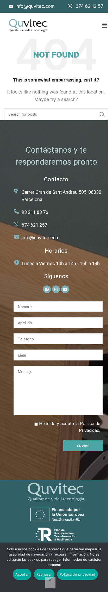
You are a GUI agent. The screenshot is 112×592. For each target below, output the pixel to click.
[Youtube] (65, 289)
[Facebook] (47, 289)
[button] (104, 25)
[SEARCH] (102, 114)
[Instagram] (56, 289)
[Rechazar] (50, 582)
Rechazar (44, 574)
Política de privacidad (77, 574)
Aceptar (22, 574)
